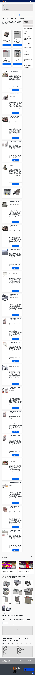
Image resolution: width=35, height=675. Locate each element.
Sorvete (25, 51)
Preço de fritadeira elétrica (16, 15)
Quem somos (24, 1)
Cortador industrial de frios (27, 33)
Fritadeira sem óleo (4, 15)
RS (17, 643)
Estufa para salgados (27, 45)
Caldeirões (25, 42)
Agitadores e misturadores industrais (28, 28)
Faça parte (31, 1)
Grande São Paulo (5, 624)
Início (20, 660)
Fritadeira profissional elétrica (10, 15)
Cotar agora (6, 45)
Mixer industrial (26, 31)
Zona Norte (11, 623)
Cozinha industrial (27, 61)
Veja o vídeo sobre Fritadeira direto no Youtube (24, 571)
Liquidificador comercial (27, 47)
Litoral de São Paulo (13, 624)
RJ (3, 643)
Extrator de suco (26, 48)
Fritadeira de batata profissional (28, 15)
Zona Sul (20, 623)
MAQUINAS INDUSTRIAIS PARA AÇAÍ (28, 60)
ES (8, 643)
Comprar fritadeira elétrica (22, 15)
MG (5, 643)
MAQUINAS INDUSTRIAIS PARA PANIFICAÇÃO (28, 63)
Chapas (25, 40)
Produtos (17, 1)
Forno (25, 50)
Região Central (5, 623)
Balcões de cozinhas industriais (27, 44)
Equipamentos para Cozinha (27, 56)
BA (21, 643)
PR (12, 643)
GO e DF (27, 643)
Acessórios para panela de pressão (28, 66)
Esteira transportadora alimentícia (28, 39)
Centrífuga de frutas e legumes (27, 37)
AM (30, 643)
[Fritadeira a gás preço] (7, 34)
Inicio (12, 1)
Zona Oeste (15, 623)
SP (10, 643)
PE (19, 643)
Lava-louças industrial (27, 58)
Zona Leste (24, 623)
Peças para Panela (26, 67)
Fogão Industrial (26, 54)
